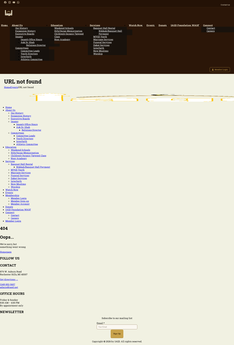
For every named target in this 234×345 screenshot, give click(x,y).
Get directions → (9, 279)
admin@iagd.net (9, 287)
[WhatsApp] (18, 2)
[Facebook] (5, 2)
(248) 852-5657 (7, 284)
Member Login (221, 69)
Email (101, 323)
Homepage (6, 252)
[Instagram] (9, 2)
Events (14, 87)
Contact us (225, 5)
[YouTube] (14, 2)
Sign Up (117, 334)
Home (7, 87)
